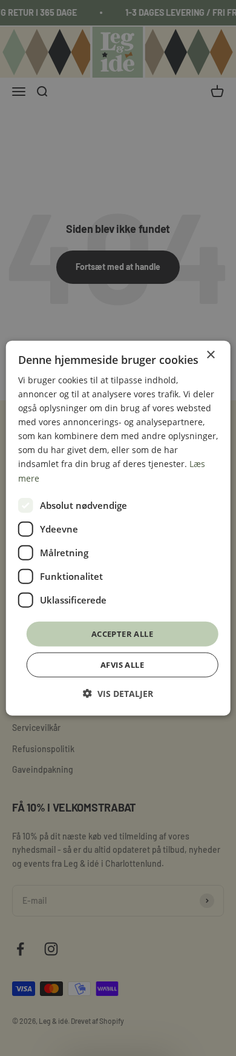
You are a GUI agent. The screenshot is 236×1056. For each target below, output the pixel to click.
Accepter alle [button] (122, 633)
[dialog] (118, 528)
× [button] (210, 354)
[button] (118, 694)
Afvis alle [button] (122, 664)
